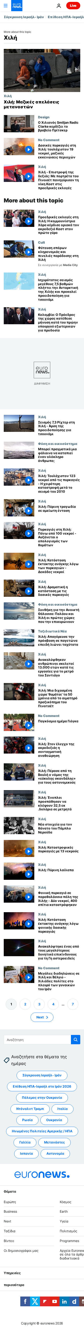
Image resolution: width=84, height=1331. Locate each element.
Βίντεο (9, 1240)
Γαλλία (25, 1142)
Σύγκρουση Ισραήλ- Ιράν (24, 17)
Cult (41, 242)
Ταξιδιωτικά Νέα (52, 631)
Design (43, 117)
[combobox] (42, 1039)
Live (73, 5)
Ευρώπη (10, 1202)
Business (10, 1211)
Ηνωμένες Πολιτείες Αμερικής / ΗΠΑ (42, 1131)
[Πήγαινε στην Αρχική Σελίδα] (16, 5)
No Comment (49, 140)
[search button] (75, 1039)
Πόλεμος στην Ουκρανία (42, 1097)
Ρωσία (27, 1120)
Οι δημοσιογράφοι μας (21, 1250)
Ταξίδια (9, 1231)
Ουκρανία (54, 1120)
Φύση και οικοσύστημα (57, 443)
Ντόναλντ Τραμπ (30, 1109)
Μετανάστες (54, 1142)
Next (40, 1017)
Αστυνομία (55, 1153)
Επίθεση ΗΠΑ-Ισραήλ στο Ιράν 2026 (42, 1086)
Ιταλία (62, 1109)
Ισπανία (26, 1153)
